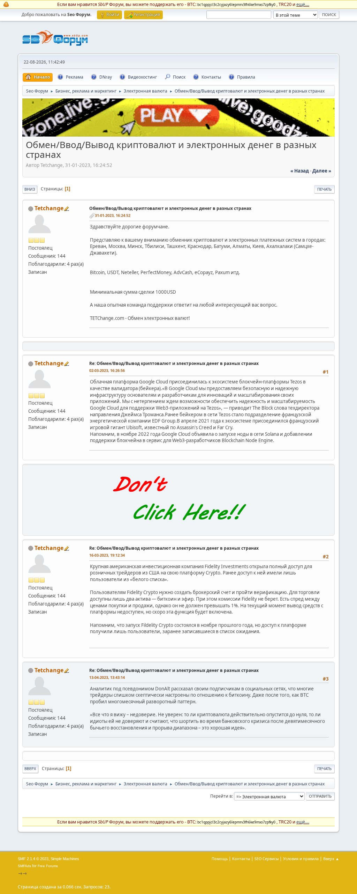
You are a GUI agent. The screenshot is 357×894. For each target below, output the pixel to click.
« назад (299, 171)
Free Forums (48, 866)
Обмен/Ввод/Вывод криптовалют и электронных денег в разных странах (170, 208)
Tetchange (49, 208)
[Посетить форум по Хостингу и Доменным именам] (178, 528)
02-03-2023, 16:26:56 (107, 370)
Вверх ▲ (331, 858)
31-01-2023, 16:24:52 (112, 215)
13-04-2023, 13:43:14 (107, 677)
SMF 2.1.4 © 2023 (33, 859)
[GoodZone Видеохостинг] (178, 135)
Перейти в (221, 796)
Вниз (29, 189)
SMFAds (24, 866)
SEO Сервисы (267, 858)
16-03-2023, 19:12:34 (107, 555)
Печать (324, 189)
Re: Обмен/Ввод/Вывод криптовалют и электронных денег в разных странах (174, 363)
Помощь (220, 858)
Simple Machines (65, 859)
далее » (321, 171)
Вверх (30, 768)
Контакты (241, 858)
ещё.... (302, 4)
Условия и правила (301, 858)
